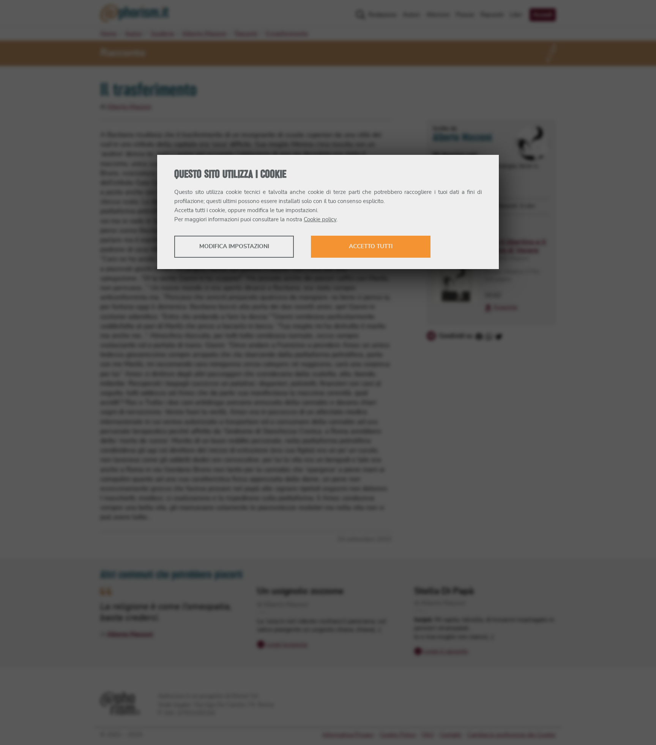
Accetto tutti (371, 246)
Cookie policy (320, 219)
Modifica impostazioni (234, 246)
